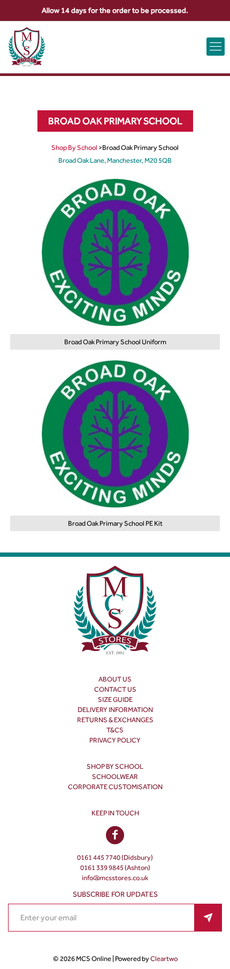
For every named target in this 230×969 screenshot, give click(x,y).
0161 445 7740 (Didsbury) (115, 857)
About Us (115, 679)
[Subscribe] (208, 918)
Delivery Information (115, 710)
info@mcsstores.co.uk (115, 878)
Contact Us (115, 689)
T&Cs (115, 730)
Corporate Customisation (115, 787)
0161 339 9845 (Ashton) (115, 868)
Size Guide (115, 699)
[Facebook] (115, 836)
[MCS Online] (26, 46)
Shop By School (74, 147)
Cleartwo (164, 959)
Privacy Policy (115, 740)
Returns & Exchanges (115, 720)
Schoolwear (115, 777)
